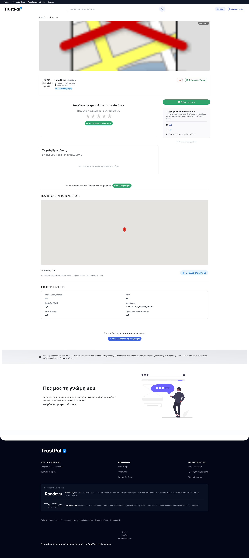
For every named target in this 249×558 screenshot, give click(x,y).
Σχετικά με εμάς (48, 472)
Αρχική (6, 2)
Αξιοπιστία (122, 472)
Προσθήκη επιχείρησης (36, 2)
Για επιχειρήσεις (236, 9)
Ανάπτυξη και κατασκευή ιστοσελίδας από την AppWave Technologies (76, 544)
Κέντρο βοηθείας (18, 2)
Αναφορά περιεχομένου (188, 142)
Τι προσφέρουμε (195, 466)
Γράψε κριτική (188, 102)
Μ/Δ (170, 125)
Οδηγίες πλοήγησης (196, 273)
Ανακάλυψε (123, 466)
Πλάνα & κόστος (195, 477)
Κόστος (51, 2)
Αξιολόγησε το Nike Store (100, 123)
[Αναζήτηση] (162, 9)
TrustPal (124, 535)
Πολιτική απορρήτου (49, 520)
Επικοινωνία (115, 520)
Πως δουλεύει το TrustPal (52, 466)
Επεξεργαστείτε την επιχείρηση (126, 339)
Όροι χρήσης (66, 520)
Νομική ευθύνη (101, 520)
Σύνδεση (220, 9)
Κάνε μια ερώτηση (122, 185)
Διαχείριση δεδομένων (83, 520)
